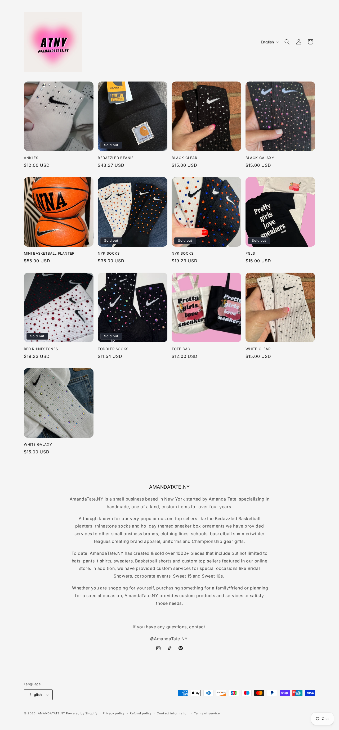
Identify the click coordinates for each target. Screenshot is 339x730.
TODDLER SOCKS (113, 349)
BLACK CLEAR (184, 158)
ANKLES (31, 158)
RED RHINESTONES (41, 349)
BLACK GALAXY (260, 158)
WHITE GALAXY (38, 444)
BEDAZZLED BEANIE (116, 158)
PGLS (250, 253)
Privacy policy (114, 713)
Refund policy (140, 713)
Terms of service (207, 713)
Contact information (173, 713)
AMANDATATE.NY (51, 713)
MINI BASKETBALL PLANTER (49, 253)
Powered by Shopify (81, 713)
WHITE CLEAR (258, 349)
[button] (287, 42)
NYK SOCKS (108, 253)
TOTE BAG (181, 349)
